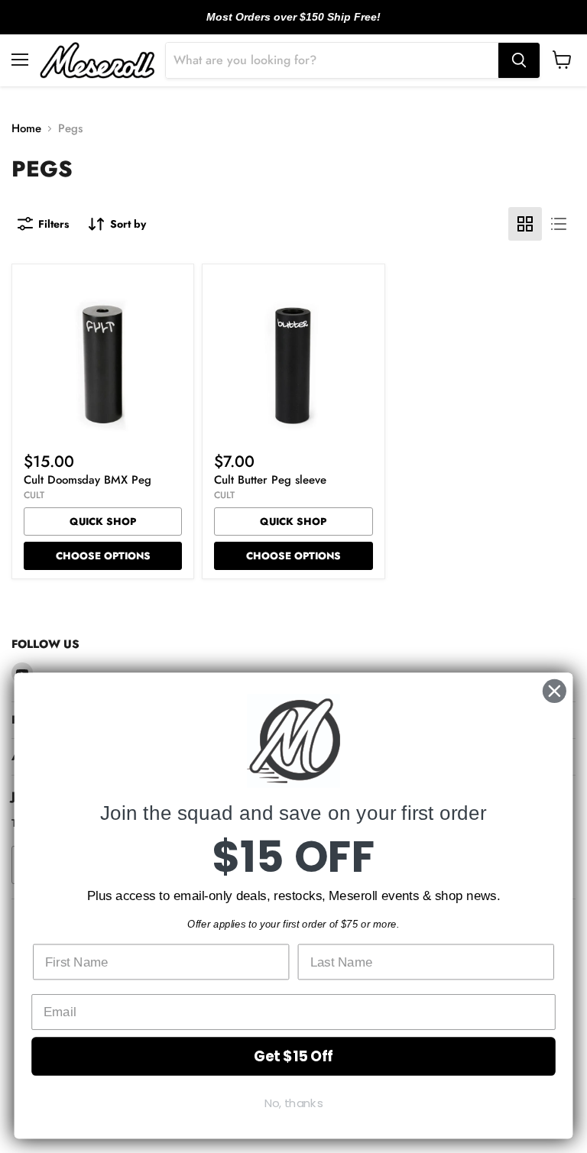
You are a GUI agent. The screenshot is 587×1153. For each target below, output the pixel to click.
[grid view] (525, 224)
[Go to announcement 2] (293, 25)
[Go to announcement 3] (306, 25)
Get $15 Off (293, 1056)
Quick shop (103, 521)
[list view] (559, 224)
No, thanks (293, 1103)
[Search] (519, 60)
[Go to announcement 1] (281, 25)
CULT (34, 495)
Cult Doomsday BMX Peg (87, 479)
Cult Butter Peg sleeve (270, 479)
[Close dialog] (554, 691)
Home (26, 128)
